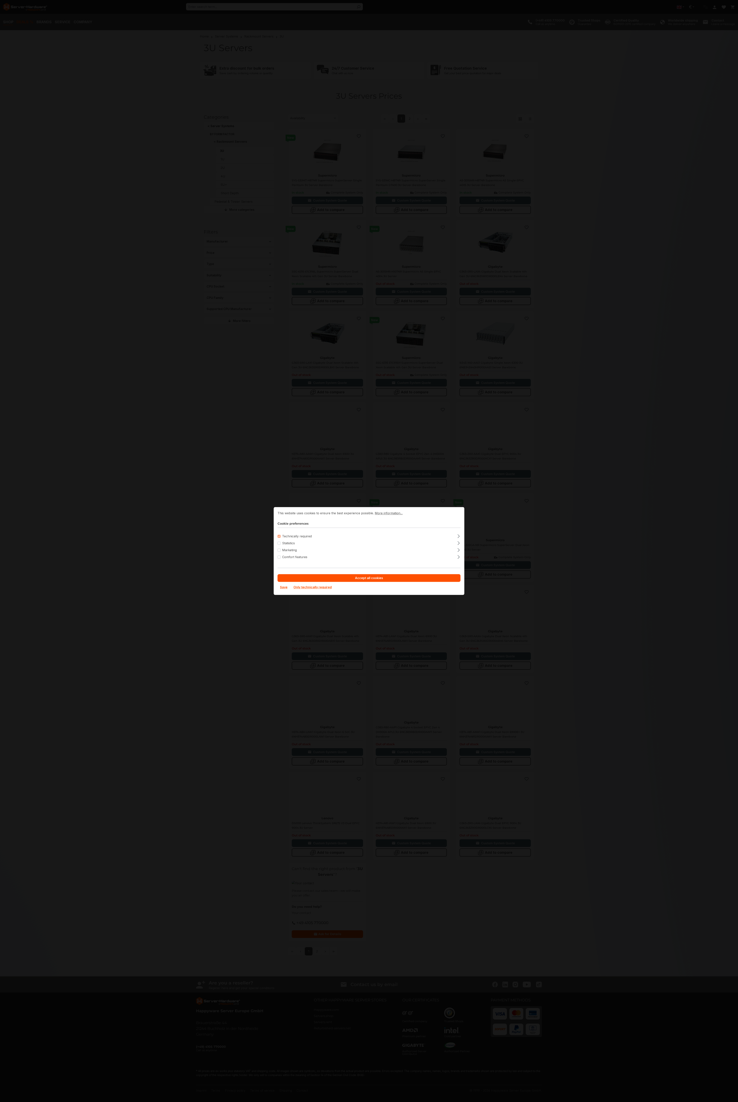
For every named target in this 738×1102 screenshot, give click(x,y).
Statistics (288, 543)
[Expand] (458, 535)
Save (284, 587)
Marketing (289, 550)
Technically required (297, 536)
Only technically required (312, 587)
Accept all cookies (369, 578)
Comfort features (294, 557)
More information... (389, 513)
